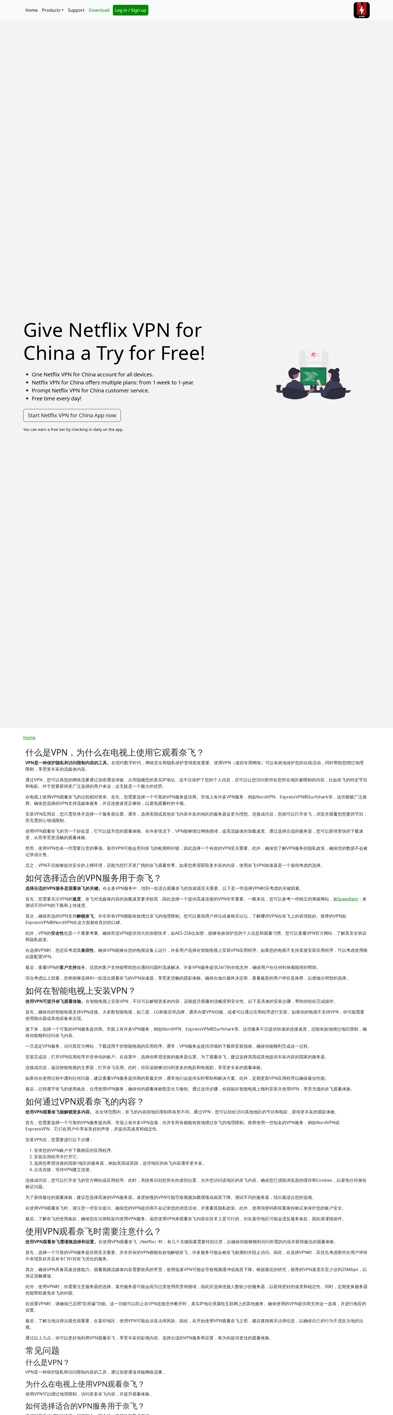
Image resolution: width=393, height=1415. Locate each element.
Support (76, 10)
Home (31, 10)
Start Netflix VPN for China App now (72, 415)
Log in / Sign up (130, 10)
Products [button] (51, 10)
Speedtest (348, 899)
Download (99, 10)
